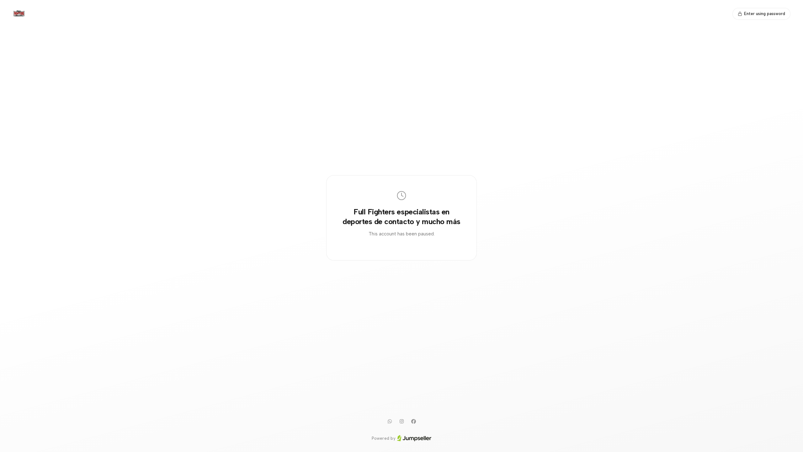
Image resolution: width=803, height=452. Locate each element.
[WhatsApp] (389, 421)
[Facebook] (413, 421)
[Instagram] (401, 421)
